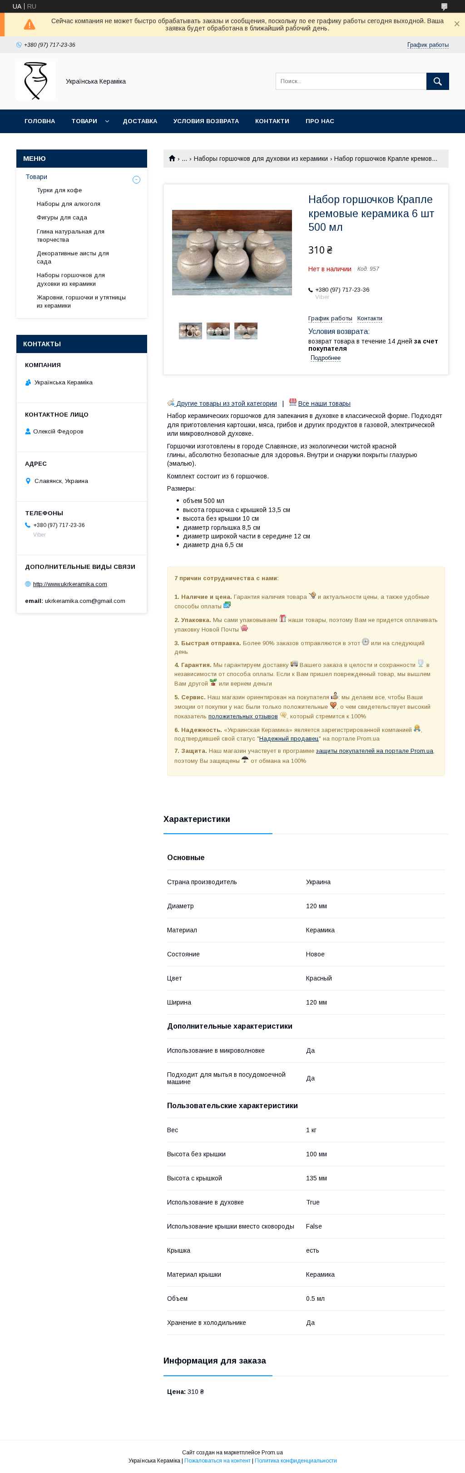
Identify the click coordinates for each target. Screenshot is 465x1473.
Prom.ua (272, 1452)
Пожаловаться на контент (217, 1461)
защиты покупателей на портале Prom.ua (374, 750)
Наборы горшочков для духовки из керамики (261, 158)
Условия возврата (206, 121)
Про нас (320, 121)
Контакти (272, 121)
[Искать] (437, 81)
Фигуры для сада (62, 217)
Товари (84, 121)
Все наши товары (324, 403)
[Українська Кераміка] (35, 97)
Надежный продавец (289, 738)
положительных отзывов (243, 716)
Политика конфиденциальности (296, 1461)
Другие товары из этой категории (225, 403)
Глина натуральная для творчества (70, 235)
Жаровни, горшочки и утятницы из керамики (81, 301)
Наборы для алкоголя (68, 203)
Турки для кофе (59, 190)
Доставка (140, 121)
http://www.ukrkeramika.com (70, 584)
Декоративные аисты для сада (73, 257)
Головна (40, 121)
